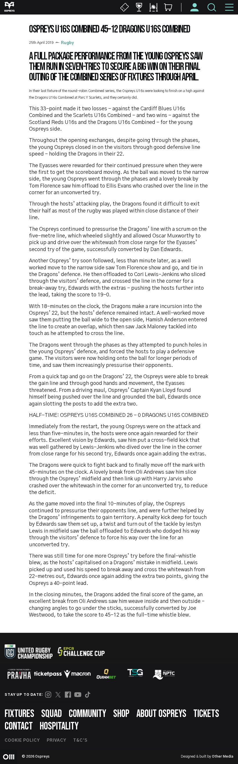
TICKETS (206, 714)
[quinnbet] (106, 674)
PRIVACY (56, 740)
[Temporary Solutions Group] (135, 674)
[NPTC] (164, 674)
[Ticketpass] (48, 674)
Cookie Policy (22, 740)
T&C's (80, 740)
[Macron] (77, 674)
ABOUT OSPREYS (161, 714)
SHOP (121, 714)
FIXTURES (19, 714)
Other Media (222, 756)
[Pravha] (19, 673)
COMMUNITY (87, 714)
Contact (19, 726)
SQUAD (51, 714)
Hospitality (59, 726)
